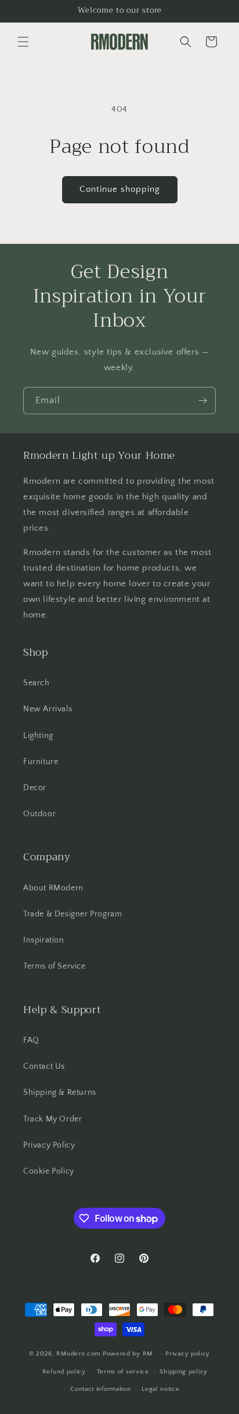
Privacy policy (187, 1353)
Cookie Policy (48, 1171)
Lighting (38, 735)
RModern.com (78, 1353)
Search (36, 683)
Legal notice (160, 1389)
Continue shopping (119, 189)
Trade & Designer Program (72, 914)
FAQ (31, 1040)
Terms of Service (54, 966)
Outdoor (39, 814)
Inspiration (43, 940)
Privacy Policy (49, 1145)
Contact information (100, 1389)
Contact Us (44, 1066)
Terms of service (123, 1371)
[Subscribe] (202, 400)
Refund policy (64, 1371)
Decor (34, 787)
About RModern (53, 888)
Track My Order (52, 1119)
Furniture (40, 761)
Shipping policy (184, 1371)
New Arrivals (47, 709)
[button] (23, 41)
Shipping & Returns (59, 1092)
